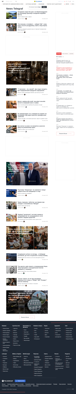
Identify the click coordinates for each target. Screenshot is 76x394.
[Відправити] (16, 1)
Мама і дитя (58, 328)
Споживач (5, 358)
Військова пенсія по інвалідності (59, 363)
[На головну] (38, 1)
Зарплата (15, 328)
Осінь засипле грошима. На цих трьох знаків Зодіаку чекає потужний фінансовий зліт (20, 232)
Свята (46, 353)
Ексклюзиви (41, 4)
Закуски (67, 366)
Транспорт (26, 332)
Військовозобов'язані (28, 362)
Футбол (36, 328)
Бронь (25, 358)
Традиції (47, 360)
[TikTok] (70, 1)
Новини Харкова (6, 330)
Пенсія (56, 353)
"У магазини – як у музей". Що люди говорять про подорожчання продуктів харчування (32, 89)
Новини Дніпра (6, 332)
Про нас (3, 384)
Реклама (55, 384)
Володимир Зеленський (36, 357)
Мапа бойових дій (17, 356)
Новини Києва (6, 328)
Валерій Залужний (38, 367)
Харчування (58, 330)
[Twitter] (66, 1)
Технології (47, 328)
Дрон (46, 334)
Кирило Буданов (38, 369)
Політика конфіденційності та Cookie (15, 384)
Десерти (68, 362)
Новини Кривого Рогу (6, 343)
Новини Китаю (69, 336)
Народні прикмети (49, 358)
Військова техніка (17, 366)
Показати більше (25, 317)
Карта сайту (13, 385)
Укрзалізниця (27, 340)
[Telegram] (63, 1)
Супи (67, 360)
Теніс (35, 332)
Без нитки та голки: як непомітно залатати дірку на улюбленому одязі (31, 126)
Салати (67, 364)
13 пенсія (57, 356)
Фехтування (37, 338)
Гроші (25, 329)
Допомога (15, 343)
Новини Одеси (6, 334)
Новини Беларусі (69, 338)
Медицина (15, 336)
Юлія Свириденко (38, 375)
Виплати (15, 332)
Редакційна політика (29, 384)
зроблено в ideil (70, 389)
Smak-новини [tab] (65, 53)
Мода (4, 360)
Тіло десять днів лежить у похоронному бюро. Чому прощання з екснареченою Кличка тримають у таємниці (33, 268)
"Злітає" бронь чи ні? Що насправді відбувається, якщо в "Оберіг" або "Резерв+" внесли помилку (32, 280)
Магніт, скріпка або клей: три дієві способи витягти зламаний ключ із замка (31, 102)
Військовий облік (27, 364)
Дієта (56, 332)
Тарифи (25, 336)
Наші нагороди (62, 384)
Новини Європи (69, 328)
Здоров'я (57, 325)
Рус (73, 1)
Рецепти (67, 353)
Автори (67, 4)
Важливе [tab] (71, 53)
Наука (45, 325)
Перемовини (16, 360)
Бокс (35, 330)
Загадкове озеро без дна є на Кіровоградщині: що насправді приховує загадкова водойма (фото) (32, 13)
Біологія (47, 332)
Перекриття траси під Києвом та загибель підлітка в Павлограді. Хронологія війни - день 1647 (64, 69)
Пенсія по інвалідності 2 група (58, 359)
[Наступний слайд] (75, 4)
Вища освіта (16, 341)
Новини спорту (37, 325)
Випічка (67, 356)
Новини (4, 325)
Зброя (14, 362)
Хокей (35, 334)
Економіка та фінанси (27, 326)
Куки (39, 6)
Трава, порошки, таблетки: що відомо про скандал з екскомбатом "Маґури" (31, 202)
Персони (35, 353)
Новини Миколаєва (5, 350)
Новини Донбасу (6, 345)
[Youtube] (65, 1)
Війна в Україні (16, 353)
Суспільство (16, 325)
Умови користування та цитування (43, 384)
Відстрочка (26, 360)
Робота (14, 330)
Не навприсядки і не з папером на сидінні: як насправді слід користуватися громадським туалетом (32, 115)
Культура (5, 364)
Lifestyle (4, 353)
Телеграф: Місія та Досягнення (24, 385)
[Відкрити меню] (3, 1)
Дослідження (58, 336)
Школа (14, 338)
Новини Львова (6, 336)
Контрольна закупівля (31, 4)
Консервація (68, 358)
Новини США (69, 330)
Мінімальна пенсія (59, 366)
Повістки (26, 356)
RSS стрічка (35, 385)
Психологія (57, 334)
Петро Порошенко (38, 371)
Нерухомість (26, 334)
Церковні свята (48, 356)
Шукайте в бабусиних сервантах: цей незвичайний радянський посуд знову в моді (19, 67)
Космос (46, 330)
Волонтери (15, 364)
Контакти (69, 384)
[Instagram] (68, 1)
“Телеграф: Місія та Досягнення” (54, 4)
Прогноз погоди (16, 345)
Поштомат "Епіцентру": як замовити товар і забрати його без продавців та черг (32, 190)
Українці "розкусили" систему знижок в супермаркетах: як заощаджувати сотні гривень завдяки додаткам (30, 216)
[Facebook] (59, 1)
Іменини (46, 366)
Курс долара (26, 338)
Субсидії (15, 334)
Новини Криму (6, 347)
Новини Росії (69, 332)
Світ (66, 325)
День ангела (47, 364)
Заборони (47, 362)
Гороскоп (5, 356)
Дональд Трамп (37, 359)
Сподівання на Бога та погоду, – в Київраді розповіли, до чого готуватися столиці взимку (33, 254)
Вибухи (15, 358)
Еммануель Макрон (36, 364)
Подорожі (5, 362)
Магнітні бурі (5, 369)
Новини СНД (69, 334)
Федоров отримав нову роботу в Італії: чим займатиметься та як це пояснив (18, 168)
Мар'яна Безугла (38, 373)
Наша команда (5, 385)
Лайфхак (5, 366)
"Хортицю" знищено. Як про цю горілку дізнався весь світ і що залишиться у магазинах (20, 296)
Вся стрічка (59, 56)
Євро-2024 (36, 336)
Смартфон (47, 336)
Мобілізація (26, 353)
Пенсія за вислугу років (59, 369)
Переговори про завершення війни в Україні (13, 4)
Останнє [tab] (59, 53)
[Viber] (61, 1)
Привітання (5, 371)
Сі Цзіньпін (36, 361)
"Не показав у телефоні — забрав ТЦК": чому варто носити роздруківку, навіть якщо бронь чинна (32, 25)
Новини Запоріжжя (5, 339)
